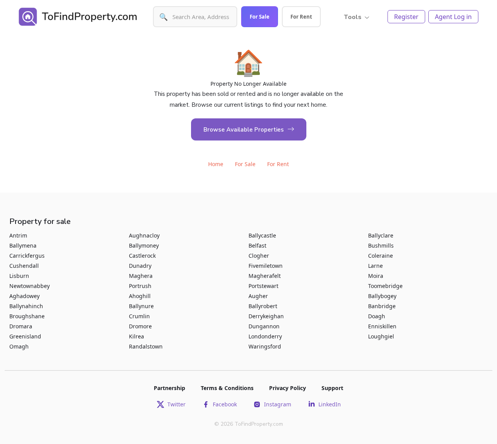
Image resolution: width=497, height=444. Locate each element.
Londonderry (265, 336)
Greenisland (25, 336)
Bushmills (381, 245)
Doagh (376, 316)
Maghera (141, 275)
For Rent (301, 16)
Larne (375, 265)
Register (406, 16)
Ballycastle (262, 235)
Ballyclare (380, 235)
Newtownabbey (29, 286)
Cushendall (24, 265)
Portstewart (263, 286)
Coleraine (380, 255)
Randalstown (146, 346)
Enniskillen (382, 326)
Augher (258, 296)
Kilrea (136, 336)
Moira (375, 275)
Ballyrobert (262, 306)
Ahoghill (140, 296)
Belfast (257, 245)
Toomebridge (385, 286)
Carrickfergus (27, 255)
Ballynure (141, 306)
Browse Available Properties (243, 130)
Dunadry (140, 265)
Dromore (140, 326)
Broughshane (27, 316)
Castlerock (142, 255)
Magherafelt (264, 275)
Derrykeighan (266, 316)
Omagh (19, 346)
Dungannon (264, 326)
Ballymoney (144, 245)
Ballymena (22, 245)
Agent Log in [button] (453, 16)
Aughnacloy (144, 235)
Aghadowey (24, 296)
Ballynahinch (26, 306)
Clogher (258, 255)
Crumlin (139, 316)
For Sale (259, 16)
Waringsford (264, 346)
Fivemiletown (265, 265)
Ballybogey (382, 296)
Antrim (18, 235)
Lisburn (19, 275)
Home (215, 164)
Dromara (20, 326)
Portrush (140, 286)
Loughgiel (381, 336)
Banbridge (382, 306)
